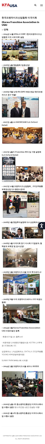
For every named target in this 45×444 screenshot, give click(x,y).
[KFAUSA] (10, 5)
